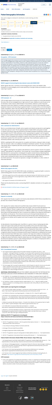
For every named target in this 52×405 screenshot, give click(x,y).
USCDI (7, 9)
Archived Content (7, 390)
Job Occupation (26, 9)
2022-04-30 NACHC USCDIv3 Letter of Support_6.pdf (15, 187)
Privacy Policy (20, 387)
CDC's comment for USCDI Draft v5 (10, 125)
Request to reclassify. (6, 196)
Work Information (16, 9)
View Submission (4, 42)
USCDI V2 (12, 22)
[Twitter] (43, 389)
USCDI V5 (41, 22)
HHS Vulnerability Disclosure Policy (32, 388)
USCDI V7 (12, 25)
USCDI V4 (34, 22)
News (7, 387)
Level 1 (24, 25)
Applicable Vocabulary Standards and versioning (21, 38)
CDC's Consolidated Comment (9, 249)
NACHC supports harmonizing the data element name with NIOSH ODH (20, 83)
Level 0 (30, 25)
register (7, 375)
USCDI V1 (5, 22)
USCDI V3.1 (27, 22)
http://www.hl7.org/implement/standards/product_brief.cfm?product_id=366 (24, 354)
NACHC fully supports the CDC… (9, 168)
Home (2, 9)
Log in (43, 4)
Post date (3, 47)
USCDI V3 (19, 22)
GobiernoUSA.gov (19, 392)
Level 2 (18, 25)
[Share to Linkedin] (46, 14)
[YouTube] (46, 389)
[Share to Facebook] (44, 14)
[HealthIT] (8, 5)
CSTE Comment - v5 (6, 98)
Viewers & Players (19, 390)
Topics (7, 388)
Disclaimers (19, 388)
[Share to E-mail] (48, 14)
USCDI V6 (5, 25)
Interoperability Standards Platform (21, 4)
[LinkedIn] (41, 389)
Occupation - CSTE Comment (8, 57)
